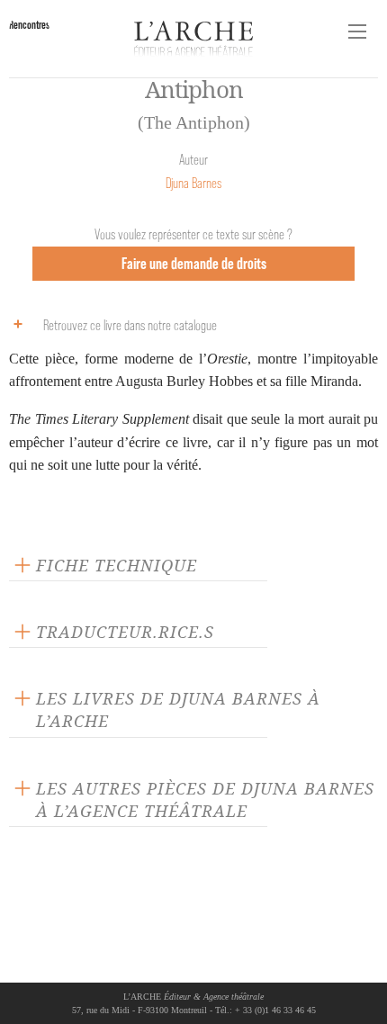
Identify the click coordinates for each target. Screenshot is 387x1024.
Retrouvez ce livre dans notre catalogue (130, 325)
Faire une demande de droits (194, 263)
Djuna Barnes (193, 183)
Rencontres (29, 24)
